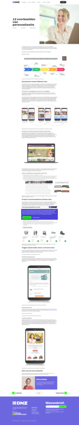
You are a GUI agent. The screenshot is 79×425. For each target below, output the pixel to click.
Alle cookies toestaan (26, 217)
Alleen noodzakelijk (36, 217)
